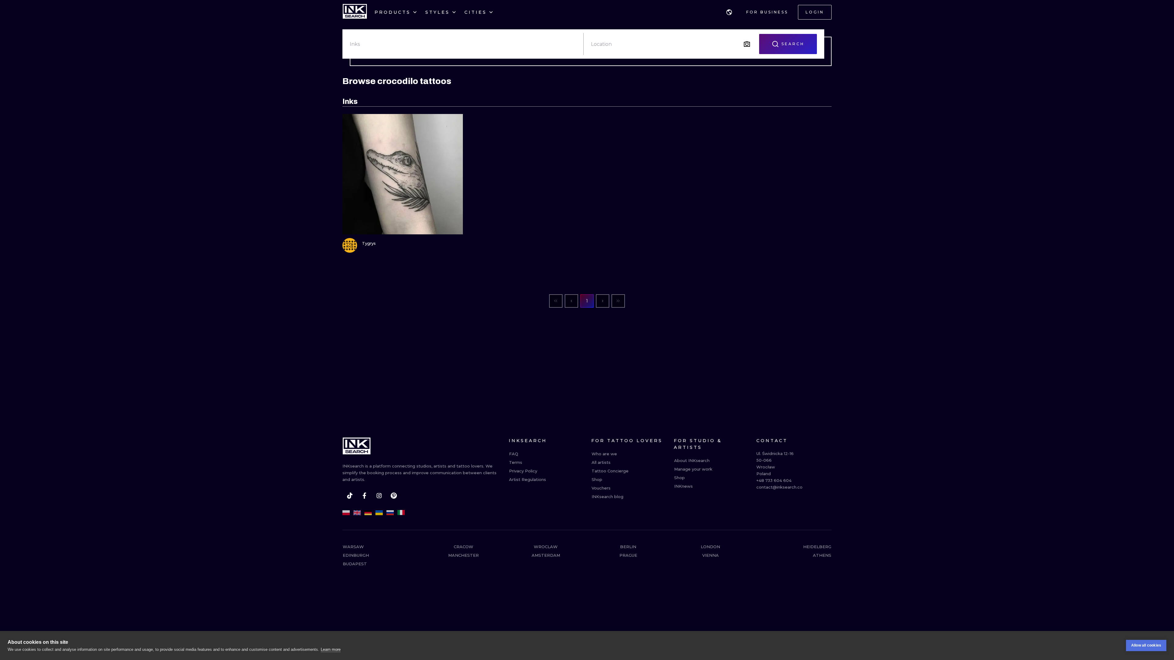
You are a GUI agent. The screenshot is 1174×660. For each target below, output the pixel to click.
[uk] (379, 513)
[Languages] (729, 12)
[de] (368, 513)
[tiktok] (349, 495)
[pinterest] (393, 495)
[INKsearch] (354, 12)
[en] (357, 513)
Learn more (331, 649)
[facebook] (364, 495)
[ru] (390, 513)
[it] (401, 513)
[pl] (346, 513)
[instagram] (379, 495)
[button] (729, 12)
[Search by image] (747, 44)
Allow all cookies (1146, 645)
